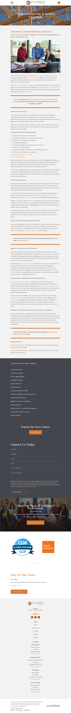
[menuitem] (35, 369)
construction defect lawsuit (32, 230)
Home (35, 625)
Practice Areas (35, 628)
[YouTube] (39, 617)
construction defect (34, 78)
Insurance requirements (19, 157)
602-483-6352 (35, 610)
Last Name (13, 454)
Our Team (35, 631)
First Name (13, 449)
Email (12, 463)
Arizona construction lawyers (21, 85)
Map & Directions (35, 653)
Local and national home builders (20, 282)
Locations (35, 634)
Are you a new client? (16, 468)
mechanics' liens (19, 297)
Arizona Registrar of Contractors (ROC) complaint (41, 75)
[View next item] (38, 563)
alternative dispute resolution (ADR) (45, 195)
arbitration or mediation (29, 197)
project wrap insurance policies (48, 286)
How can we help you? (16, 472)
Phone (12, 458)
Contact (35, 637)
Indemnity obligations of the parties (22, 154)
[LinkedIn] (35, 617)
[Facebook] (32, 617)
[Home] (35, 3)
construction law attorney (27, 263)
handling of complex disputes (50, 87)
